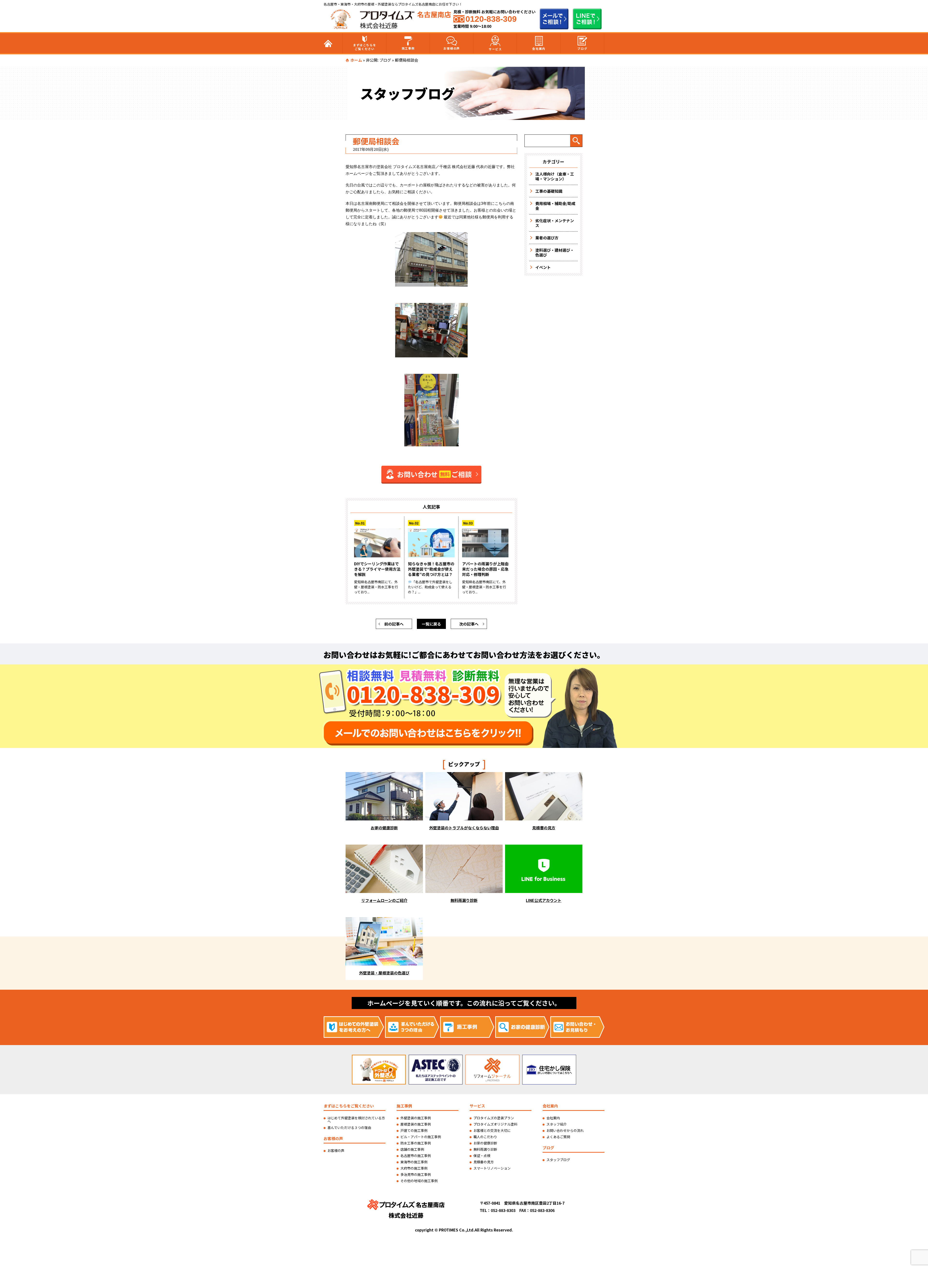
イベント (543, 267)
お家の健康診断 (485, 1143)
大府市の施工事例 (414, 1168)
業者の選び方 (546, 238)
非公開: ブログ (378, 60)
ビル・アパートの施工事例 (420, 1136)
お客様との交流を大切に (492, 1130)
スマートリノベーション (492, 1168)
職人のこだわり (485, 1136)
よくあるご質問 (558, 1136)
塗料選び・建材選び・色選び (554, 252)
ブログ (582, 48)
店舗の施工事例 (412, 1149)
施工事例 (408, 48)
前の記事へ (394, 624)
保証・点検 (481, 1155)
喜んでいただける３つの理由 (349, 1127)
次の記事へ (468, 624)
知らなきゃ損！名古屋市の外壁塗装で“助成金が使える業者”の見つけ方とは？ (431, 569)
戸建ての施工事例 (414, 1130)
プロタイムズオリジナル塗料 (495, 1124)
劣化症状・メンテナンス (554, 223)
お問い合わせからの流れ (565, 1130)
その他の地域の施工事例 (419, 1180)
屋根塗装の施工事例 (415, 1124)
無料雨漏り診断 (485, 1149)
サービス (495, 49)
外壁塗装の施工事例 (415, 1118)
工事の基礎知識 (548, 191)
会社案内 (538, 48)
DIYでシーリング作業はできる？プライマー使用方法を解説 (377, 569)
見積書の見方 (483, 1162)
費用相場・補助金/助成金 (555, 205)
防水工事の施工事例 (415, 1143)
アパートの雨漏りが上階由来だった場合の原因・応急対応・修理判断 (485, 569)
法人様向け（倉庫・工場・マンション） (554, 176)
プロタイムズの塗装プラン (493, 1118)
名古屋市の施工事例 (415, 1155)
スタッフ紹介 (556, 1124)
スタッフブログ (558, 1159)
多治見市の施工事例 (415, 1174)
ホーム (356, 60)
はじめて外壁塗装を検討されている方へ (356, 1119)
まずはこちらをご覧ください (364, 47)
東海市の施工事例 (414, 1162)
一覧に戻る (431, 624)
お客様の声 (451, 48)
